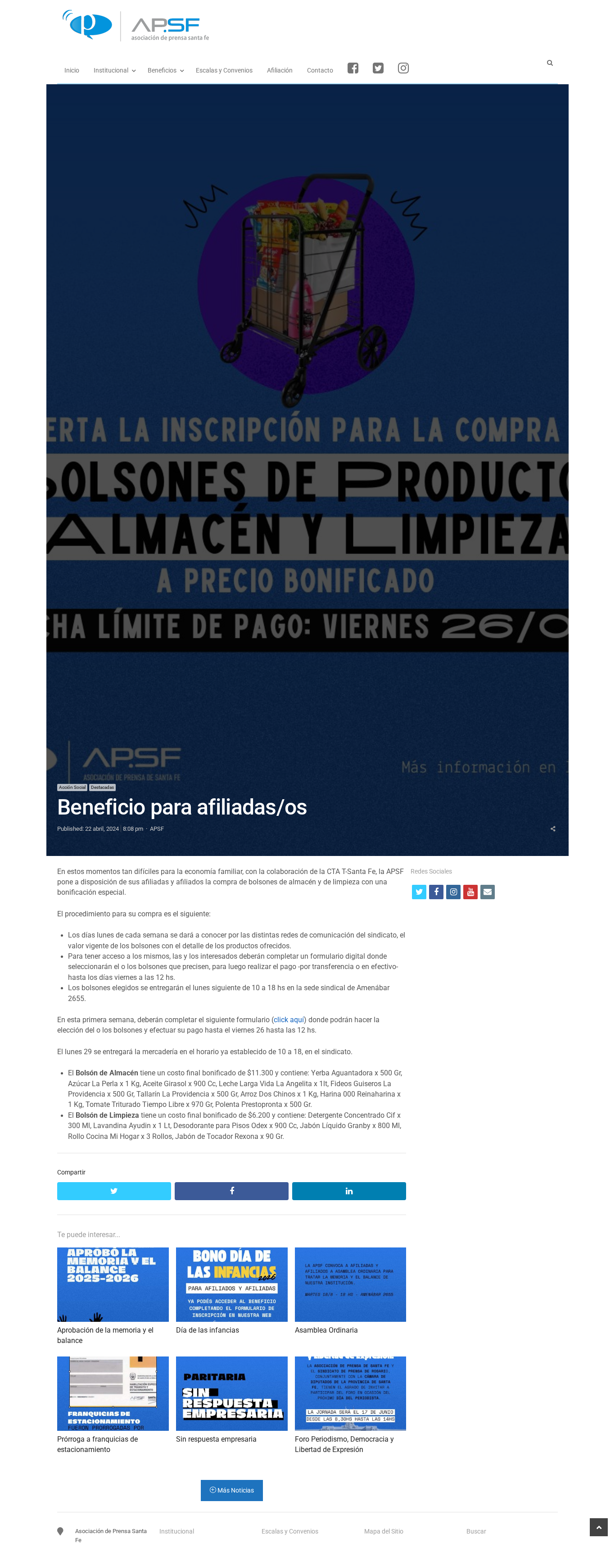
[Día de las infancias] (232, 1252)
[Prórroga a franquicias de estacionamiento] (113, 1361)
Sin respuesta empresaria (216, 1439)
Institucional (111, 70)
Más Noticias (235, 1490)
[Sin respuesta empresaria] (232, 1361)
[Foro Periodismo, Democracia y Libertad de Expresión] (351, 1361)
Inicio (71, 70)
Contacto (320, 70)
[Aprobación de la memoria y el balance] (113, 1252)
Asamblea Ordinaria (326, 1330)
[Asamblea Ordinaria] (351, 1252)
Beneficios (162, 70)
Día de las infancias (207, 1330)
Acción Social (72, 787)
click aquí (289, 1020)
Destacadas (102, 787)
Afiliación (280, 70)
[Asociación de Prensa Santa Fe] (307, 26)
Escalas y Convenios (224, 70)
